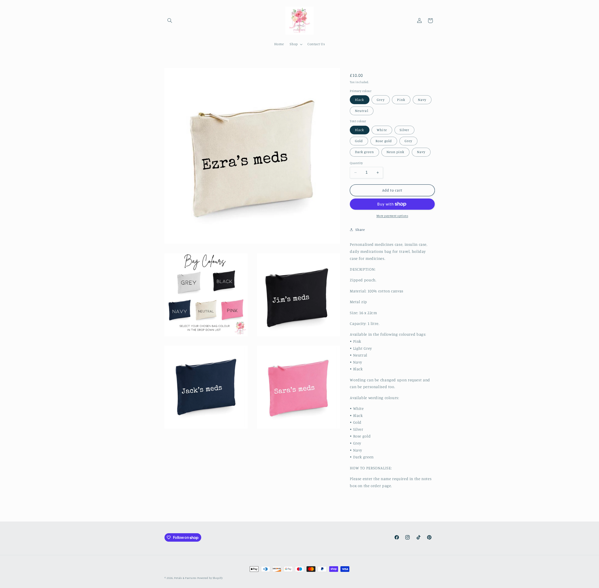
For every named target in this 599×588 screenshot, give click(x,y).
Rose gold (384, 141)
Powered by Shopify (210, 578)
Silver (404, 130)
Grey (380, 100)
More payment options (392, 215)
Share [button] (360, 230)
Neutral (361, 111)
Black (359, 100)
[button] (169, 20)
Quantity (356, 163)
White (382, 130)
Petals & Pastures (185, 578)
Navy (422, 100)
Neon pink (395, 152)
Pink (401, 100)
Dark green (364, 152)
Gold (359, 141)
